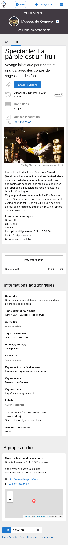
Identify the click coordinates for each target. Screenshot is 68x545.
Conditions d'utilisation (40, 537)
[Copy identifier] (38, 530)
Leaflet (27, 516)
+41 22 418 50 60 (19, 484)
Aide (22, 4)
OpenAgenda (9, 537)
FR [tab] (16, 41)
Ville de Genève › (34, 12)
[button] (34, 501)
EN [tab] (7, 41)
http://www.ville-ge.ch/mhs (23, 479)
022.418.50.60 (23, 122)
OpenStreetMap (42, 516)
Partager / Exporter (27, 84)
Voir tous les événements (34, 30)
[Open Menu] (61, 4)
